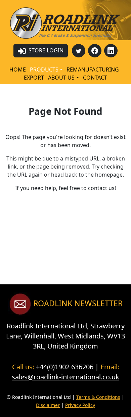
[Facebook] (94, 50)
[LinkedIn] (111, 50)
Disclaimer (48, 405)
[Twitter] (78, 50)
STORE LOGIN (45, 50)
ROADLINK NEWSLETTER (77, 303)
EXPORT (34, 77)
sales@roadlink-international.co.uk (65, 376)
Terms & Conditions (98, 397)
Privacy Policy (80, 405)
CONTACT (95, 77)
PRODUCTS (44, 69)
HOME (17, 69)
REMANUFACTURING (93, 69)
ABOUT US (61, 77)
